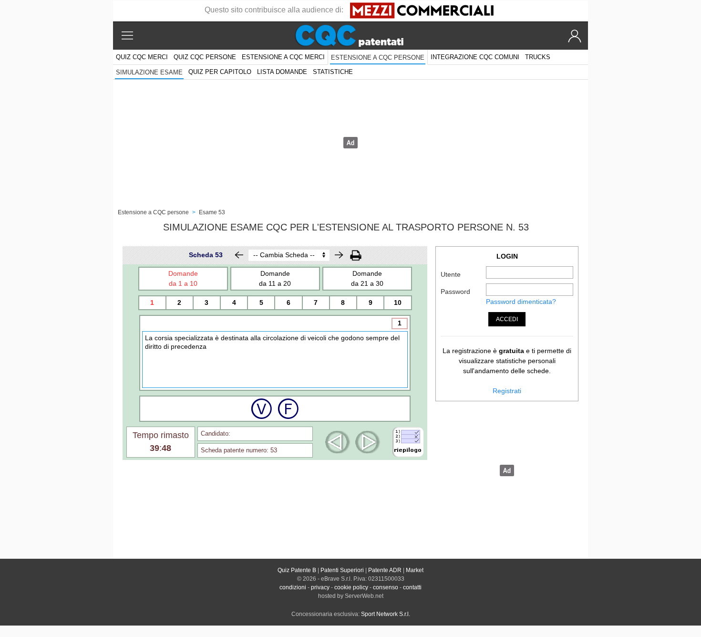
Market (414, 570)
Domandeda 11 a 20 (275, 278)
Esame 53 (212, 212)
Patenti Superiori (342, 570)
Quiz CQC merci (142, 57)
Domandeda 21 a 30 (367, 278)
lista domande (282, 71)
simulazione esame (149, 72)
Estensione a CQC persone (377, 57)
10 (398, 302)
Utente (451, 274)
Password (455, 291)
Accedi (507, 319)
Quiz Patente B (297, 570)
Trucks (537, 57)
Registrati (507, 391)
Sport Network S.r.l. (385, 614)
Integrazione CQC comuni (475, 57)
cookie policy (351, 587)
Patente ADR (385, 570)
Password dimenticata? (521, 301)
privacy (320, 587)
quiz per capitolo (219, 71)
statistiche (333, 71)
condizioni (292, 587)
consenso (385, 587)
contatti (412, 587)
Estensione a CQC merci (283, 57)
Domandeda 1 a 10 (183, 278)
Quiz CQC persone (205, 57)
